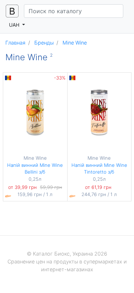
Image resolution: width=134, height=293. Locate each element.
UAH (15, 25)
